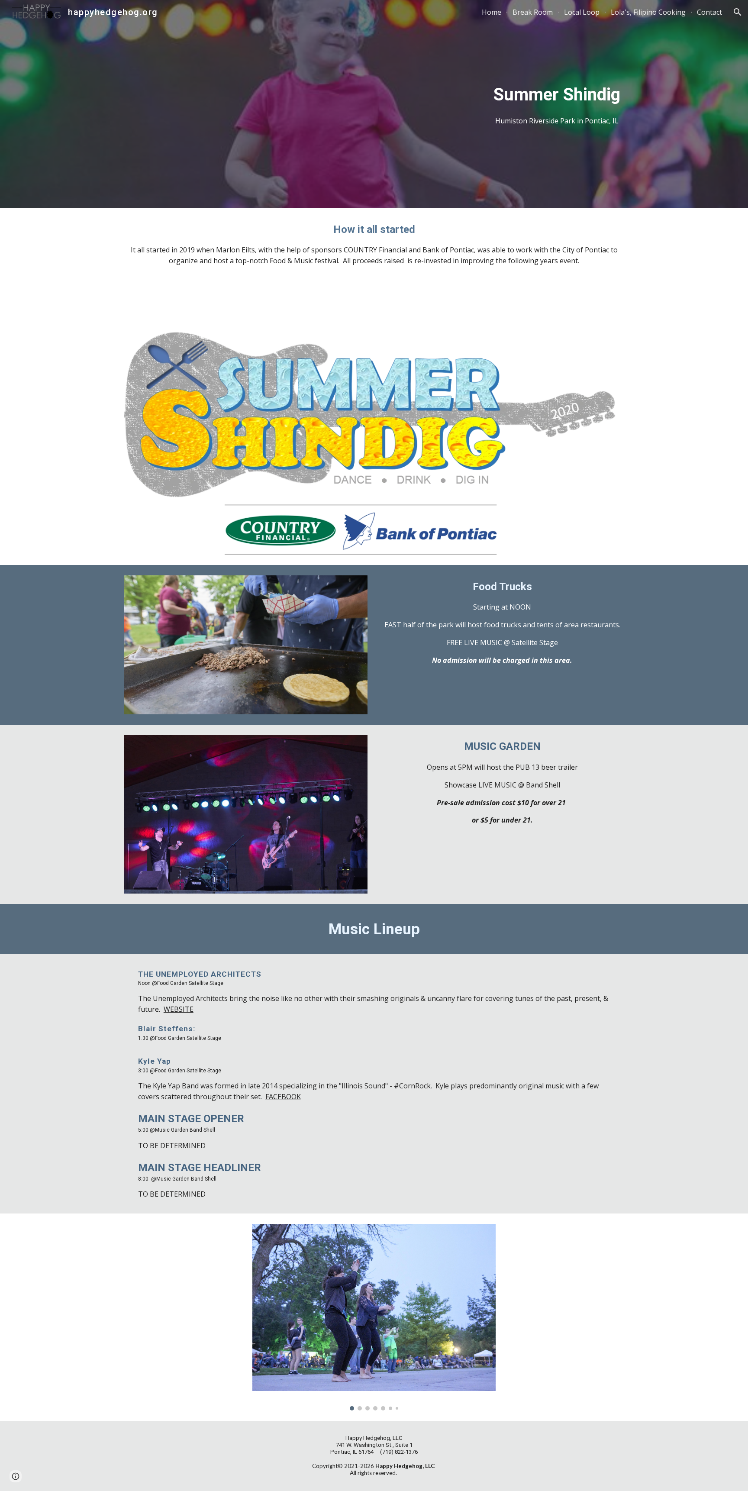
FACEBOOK (283, 1096)
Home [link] (491, 12)
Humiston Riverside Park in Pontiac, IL (557, 121)
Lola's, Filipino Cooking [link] (648, 12)
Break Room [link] (533, 12)
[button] (737, 12)
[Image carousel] (374, 1317)
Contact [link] (709, 12)
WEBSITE (178, 1009)
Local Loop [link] (582, 12)
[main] (374, 103)
